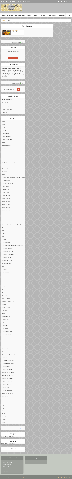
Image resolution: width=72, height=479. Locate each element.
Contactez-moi (8, 1)
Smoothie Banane (6, 102)
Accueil (2, 1)
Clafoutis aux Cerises (7, 109)
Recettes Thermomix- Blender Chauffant (20, 1)
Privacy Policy (21, 477)
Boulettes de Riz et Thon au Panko (17, 32)
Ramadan (61, 15)
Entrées (16, 30)
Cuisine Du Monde (32, 15)
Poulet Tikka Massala (7, 99)
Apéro (13, 30)
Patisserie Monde (20, 15)
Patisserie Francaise (7, 15)
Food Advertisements (15, 42)
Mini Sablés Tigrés (6, 106)
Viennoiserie (43, 15)
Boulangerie (52, 15)
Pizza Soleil (4, 112)
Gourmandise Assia (13, 477)
